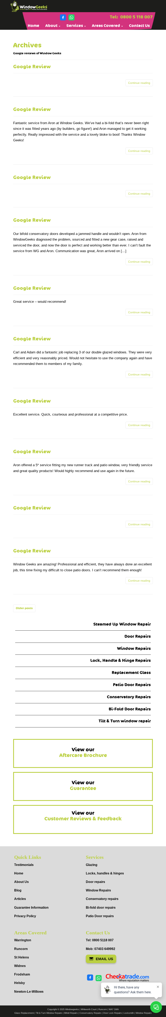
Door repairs (95, 882)
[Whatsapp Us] (71, 17)
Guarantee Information (31, 907)
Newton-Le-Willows (29, 991)
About (51, 25)
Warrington (22, 940)
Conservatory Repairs (129, 696)
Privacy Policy (25, 916)
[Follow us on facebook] (63, 17)
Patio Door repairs (100, 916)
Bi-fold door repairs (101, 907)
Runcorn (21, 949)
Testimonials (24, 865)
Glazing (91, 865)
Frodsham (22, 974)
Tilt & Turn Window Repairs (49, 1013)
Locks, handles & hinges (105, 873)
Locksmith (129, 1013)
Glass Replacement (24, 1013)
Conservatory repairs (102, 899)
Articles (20, 899)
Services (75, 25)
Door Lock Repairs (112, 1013)
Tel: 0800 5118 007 (100, 940)
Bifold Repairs (71, 1013)
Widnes (20, 966)
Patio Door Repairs (132, 684)
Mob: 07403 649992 (100, 949)
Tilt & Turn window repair (125, 721)
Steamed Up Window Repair (122, 624)
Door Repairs (138, 636)
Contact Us (139, 25)
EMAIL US (104, 959)
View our (83, 752)
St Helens (21, 957)
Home (33, 25)
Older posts (24, 608)
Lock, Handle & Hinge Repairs (120, 660)
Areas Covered (106, 25)
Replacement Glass (131, 672)
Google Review (32, 67)
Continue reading (139, 82)
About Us (21, 882)
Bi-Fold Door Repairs (130, 709)
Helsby (19, 983)
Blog (17, 890)
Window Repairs (134, 648)
